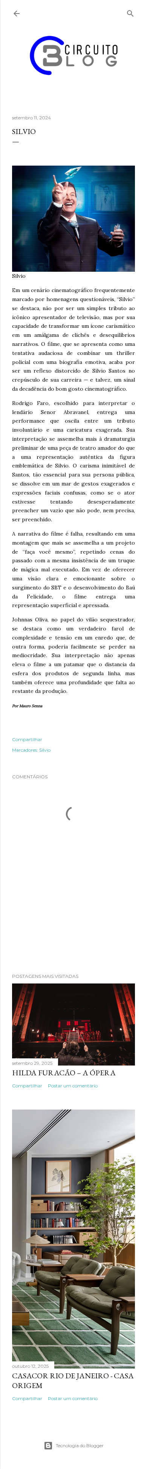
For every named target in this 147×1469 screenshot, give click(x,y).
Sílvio (45, 750)
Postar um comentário (73, 1085)
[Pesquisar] (130, 12)
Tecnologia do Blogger (80, 1445)
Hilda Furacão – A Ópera (64, 1073)
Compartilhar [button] (27, 739)
